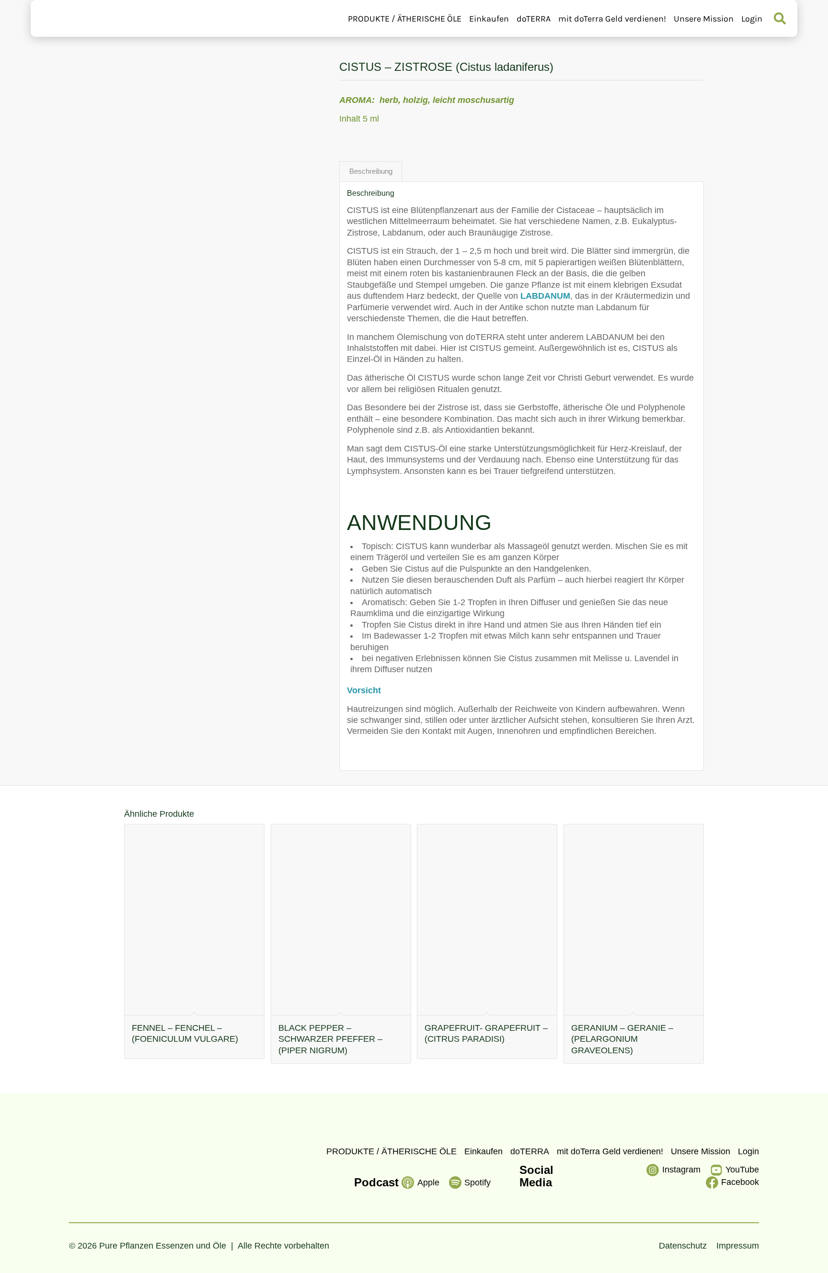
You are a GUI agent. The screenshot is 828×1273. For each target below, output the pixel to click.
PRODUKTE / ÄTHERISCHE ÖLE (404, 18)
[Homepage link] (91, 18)
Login (751, 18)
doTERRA (534, 18)
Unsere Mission (704, 18)
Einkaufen (489, 18)
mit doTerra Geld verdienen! (612, 18)
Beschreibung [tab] (370, 171)
